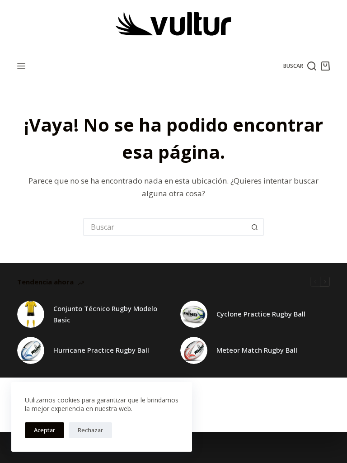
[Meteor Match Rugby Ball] (193, 350)
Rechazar (90, 430)
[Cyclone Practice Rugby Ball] (193, 314)
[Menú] (21, 66)
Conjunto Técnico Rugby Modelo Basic (105, 314)
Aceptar (44, 430)
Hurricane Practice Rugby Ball (101, 349)
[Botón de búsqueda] (255, 227)
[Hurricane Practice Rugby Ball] (30, 350)
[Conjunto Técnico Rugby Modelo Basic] (30, 314)
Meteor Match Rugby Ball (256, 349)
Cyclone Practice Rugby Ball (260, 313)
